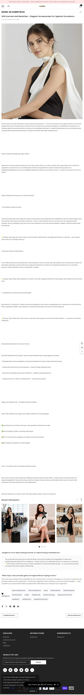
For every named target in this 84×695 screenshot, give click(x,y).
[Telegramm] (14, 606)
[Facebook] (2, 606)
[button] (81, 499)
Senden (38, 662)
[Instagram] (10, 670)
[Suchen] (8, 6)
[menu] (3, 6)
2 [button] (42, 546)
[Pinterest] (10, 606)
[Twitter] (6, 606)
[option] (14, 525)
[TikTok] (21, 670)
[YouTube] (27, 670)
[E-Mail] (18, 606)
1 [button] (39, 546)
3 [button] (44, 546)
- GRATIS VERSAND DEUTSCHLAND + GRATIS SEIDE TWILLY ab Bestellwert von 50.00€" (52, 2)
